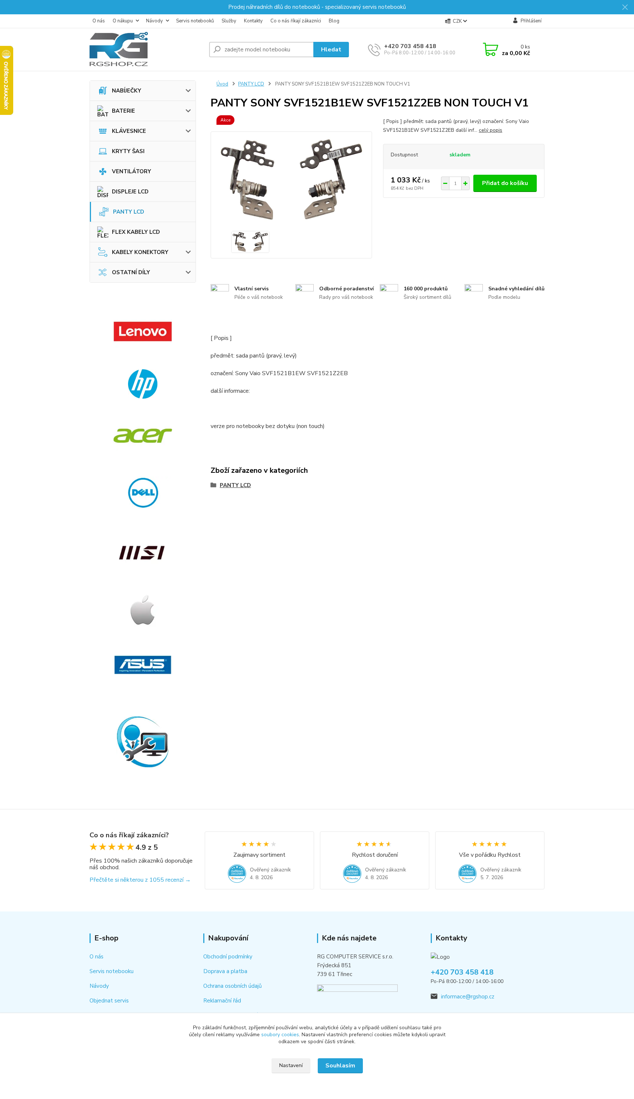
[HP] (143, 384)
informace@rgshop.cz (467, 996)
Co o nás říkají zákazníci (295, 21)
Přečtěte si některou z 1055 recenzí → (140, 880)
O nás (98, 21)
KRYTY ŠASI (128, 151)
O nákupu (123, 21)
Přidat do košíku (505, 183)
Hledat (331, 50)
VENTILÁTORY (131, 171)
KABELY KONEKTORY (140, 252)
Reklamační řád (222, 1000)
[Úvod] (146, 49)
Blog (334, 21)
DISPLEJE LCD (130, 191)
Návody (154, 21)
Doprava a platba (225, 971)
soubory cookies (280, 1034)
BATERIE (123, 111)
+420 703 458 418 (410, 46)
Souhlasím (340, 1066)
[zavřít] (625, 7)
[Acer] (143, 435)
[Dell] (143, 492)
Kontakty (253, 21)
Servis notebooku (112, 971)
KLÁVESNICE (129, 131)
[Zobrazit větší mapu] (357, 996)
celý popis (490, 130)
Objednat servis (109, 1000)
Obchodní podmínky (227, 956)
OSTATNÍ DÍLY (131, 272)
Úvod (222, 84)
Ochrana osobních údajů (232, 986)
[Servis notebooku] (143, 741)
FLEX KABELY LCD (136, 232)
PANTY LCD (128, 211)
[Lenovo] (143, 331)
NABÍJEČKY (126, 90)
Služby (229, 21)
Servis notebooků (195, 21)
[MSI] (143, 553)
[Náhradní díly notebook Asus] (143, 665)
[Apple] (143, 609)
